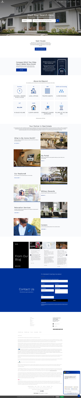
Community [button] (32, 324)
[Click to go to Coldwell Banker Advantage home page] (2, 1)
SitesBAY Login (26, 332)
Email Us (55, 326)
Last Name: (57, 283)
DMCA (40, 332)
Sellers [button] (69, 1)
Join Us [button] (31, 322)
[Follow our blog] (62, 329)
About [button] (31, 323)
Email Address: (43, 288)
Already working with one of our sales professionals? (50, 279)
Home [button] (57, 1)
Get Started (16, 143)
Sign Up (42, 160)
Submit (54, 300)
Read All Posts (17, 266)
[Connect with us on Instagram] (56, 329)
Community (48, 386)
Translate (46, 393)
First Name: (43, 283)
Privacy (31, 332)
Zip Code (44, 386)
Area (51, 386)
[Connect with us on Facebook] (54, 329)
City (41, 386)
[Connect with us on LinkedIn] (57, 329)
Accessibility (36, 332)
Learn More (16, 212)
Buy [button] (65, 1)
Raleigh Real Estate (31, 386)
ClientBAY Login (20, 332)
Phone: (42, 295)
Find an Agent (17, 177)
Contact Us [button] (32, 325)
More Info (43, 195)
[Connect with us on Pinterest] (59, 329)
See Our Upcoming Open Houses (40, 50)
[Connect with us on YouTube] (60, 329)
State (35, 386)
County (38, 386)
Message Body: (57, 288)
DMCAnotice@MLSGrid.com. (53, 370)
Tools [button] (74, 1)
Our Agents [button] (61, 1)
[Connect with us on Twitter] (53, 329)
